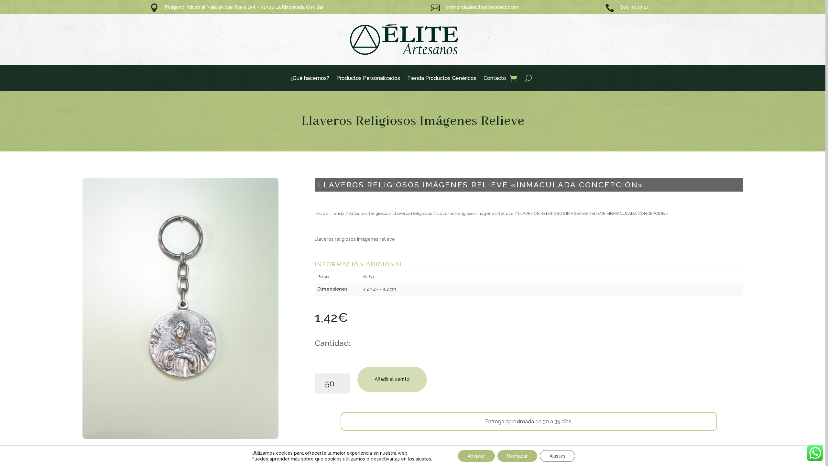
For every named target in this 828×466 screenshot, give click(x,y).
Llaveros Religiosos (412, 213)
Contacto (495, 78)
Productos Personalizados (368, 78)
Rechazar (517, 456)
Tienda (337, 213)
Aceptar (476, 456)
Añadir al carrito (392, 379)
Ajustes (557, 456)
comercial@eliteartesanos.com (482, 7)
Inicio (320, 213)
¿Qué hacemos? (309, 78)
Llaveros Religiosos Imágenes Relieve (412, 121)
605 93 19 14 (634, 7)
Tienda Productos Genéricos (441, 78)
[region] (414, 233)
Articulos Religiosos (368, 213)
